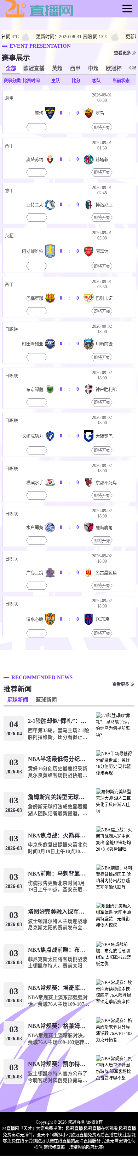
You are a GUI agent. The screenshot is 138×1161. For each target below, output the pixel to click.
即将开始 (101, 127)
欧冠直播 (34, 68)
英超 (57, 68)
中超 (93, 68)
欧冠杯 (114, 68)
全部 (11, 68)
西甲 (75, 68)
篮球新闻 (46, 700)
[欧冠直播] (39, 16)
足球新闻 (17, 700)
